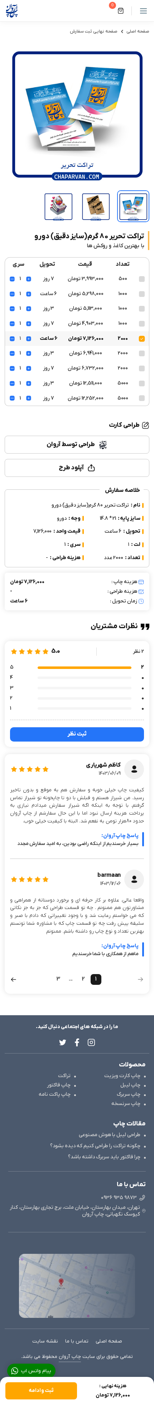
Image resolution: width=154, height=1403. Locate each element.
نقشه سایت (45, 1341)
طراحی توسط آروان (71, 444)
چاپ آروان (70, 1356)
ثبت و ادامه (41, 1390)
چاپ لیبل (130, 1085)
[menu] (140, 10)
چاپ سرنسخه (125, 1103)
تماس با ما (76, 1341)
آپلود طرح (71, 468)
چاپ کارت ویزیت (122, 1075)
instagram (91, 1042)
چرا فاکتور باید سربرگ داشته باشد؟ (104, 1157)
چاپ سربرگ (128, 1094)
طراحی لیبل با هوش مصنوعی (109, 1134)
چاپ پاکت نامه (55, 1094)
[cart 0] (120, 10)
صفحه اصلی (137, 31)
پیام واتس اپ (36, 1371)
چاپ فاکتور (59, 1085)
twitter (63, 1042)
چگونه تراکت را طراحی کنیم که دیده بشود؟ (95, 1146)
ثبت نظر (77, 734)
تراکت (64, 1075)
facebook (77, 1042)
